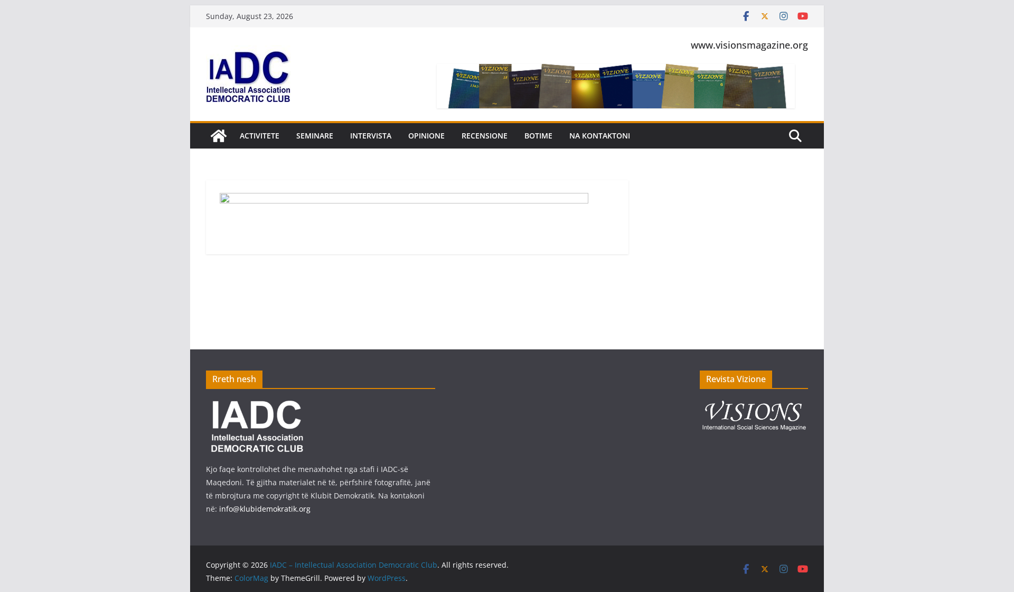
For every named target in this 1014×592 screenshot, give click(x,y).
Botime (538, 136)
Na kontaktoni (599, 136)
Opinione (426, 136)
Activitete (259, 136)
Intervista (370, 136)
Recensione (485, 136)
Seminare (314, 136)
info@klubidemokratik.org (265, 509)
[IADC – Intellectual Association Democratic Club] (218, 136)
